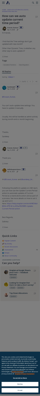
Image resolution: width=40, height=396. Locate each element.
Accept (20, 390)
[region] (20, 373)
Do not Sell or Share (20, 378)
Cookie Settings (17, 372)
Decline (20, 384)
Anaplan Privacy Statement (24, 374)
